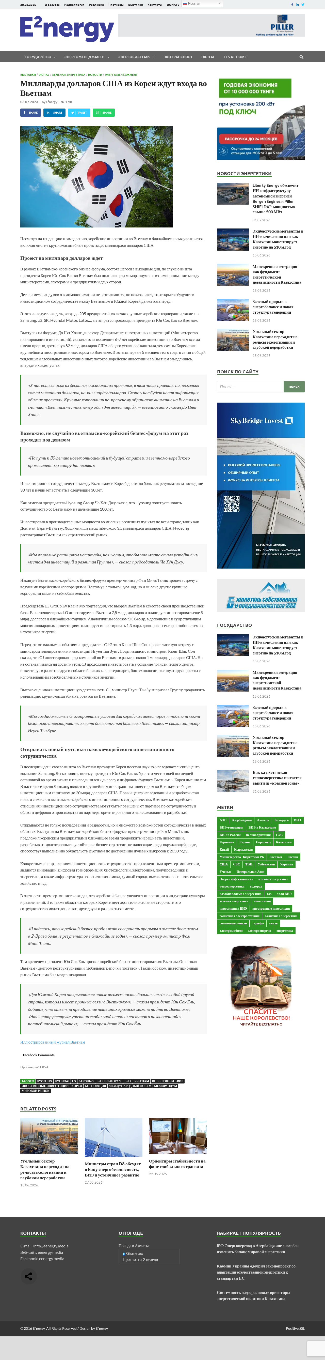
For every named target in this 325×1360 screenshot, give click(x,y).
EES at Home (235, 56)
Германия (227, 842)
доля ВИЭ (284, 894)
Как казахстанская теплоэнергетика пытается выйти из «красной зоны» (277, 777)
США (224, 864)
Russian (193, 3)
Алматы (263, 820)
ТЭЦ (248, 864)
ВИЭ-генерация (231, 827)
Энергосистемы (134, 56)
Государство (38, 56)
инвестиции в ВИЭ (167, 1081)
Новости (95, 74)
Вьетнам (141, 1081)
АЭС (223, 820)
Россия (292, 857)
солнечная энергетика (281, 916)
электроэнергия (259, 930)
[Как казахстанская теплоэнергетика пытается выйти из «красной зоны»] (233, 772)
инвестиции (262, 901)
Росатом (275, 857)
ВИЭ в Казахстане (262, 827)
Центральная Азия (250, 871)
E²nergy (51, 102)
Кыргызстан (243, 849)
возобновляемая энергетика (241, 894)
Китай (224, 849)
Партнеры (116, 5)
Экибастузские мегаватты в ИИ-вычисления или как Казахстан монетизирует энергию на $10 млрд (278, 238)
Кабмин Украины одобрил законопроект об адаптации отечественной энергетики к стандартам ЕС (256, 1271)
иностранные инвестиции (45, 1086)
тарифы (258, 923)
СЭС (236, 864)
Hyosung (44, 1081)
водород (256, 886)
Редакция (96, 5)
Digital (208, 56)
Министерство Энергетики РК (242, 857)
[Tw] (303, 4)
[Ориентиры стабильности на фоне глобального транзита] (178, 1155)
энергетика (285, 930)
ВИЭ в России (230, 835)
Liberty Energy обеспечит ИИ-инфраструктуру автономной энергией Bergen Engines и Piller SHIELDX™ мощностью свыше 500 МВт (276, 198)
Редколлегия (74, 5)
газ (269, 894)
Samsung (86, 1081)
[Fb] (292, 4)
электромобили (231, 930)
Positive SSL (295, 1328)
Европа (245, 842)
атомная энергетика (273, 879)
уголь (273, 923)
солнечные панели (233, 923)
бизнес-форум (109, 1081)
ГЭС (279, 835)
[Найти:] (261, 386)
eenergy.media (50, 1252)
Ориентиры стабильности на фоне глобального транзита (177, 1163)
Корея (76, 1086)
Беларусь (281, 820)
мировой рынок (36, 1091)
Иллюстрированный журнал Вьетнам (52, 1042)
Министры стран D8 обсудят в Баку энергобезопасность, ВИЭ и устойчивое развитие (113, 1169)
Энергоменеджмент (84, 56)
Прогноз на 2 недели (140, 1259)
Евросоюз (263, 842)
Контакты (155, 5)
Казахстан (283, 842)
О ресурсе (52, 5)
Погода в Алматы (134, 1245)
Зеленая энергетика (68, 74)
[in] (297, 4)
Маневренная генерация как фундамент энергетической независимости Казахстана (277, 274)
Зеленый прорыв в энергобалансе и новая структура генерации (273, 306)
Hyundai (62, 1081)
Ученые (225, 871)
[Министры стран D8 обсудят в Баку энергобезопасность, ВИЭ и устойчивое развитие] (114, 1157)
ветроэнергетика (232, 886)
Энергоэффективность (236, 879)
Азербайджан (242, 820)
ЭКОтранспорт (178, 56)
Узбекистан (266, 864)
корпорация (95, 1086)
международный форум (130, 1086)
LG (74, 1081)
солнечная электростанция (239, 916)
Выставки (135, 5)
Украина (286, 864)
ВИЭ (127, 1081)
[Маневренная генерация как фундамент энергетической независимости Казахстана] (233, 266)
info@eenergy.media (51, 1245)
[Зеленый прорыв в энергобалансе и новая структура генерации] (233, 301)
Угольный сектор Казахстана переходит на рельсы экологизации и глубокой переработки (45, 1169)
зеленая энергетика (234, 901)
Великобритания (258, 835)
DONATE (173, 5)
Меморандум (165, 1086)
